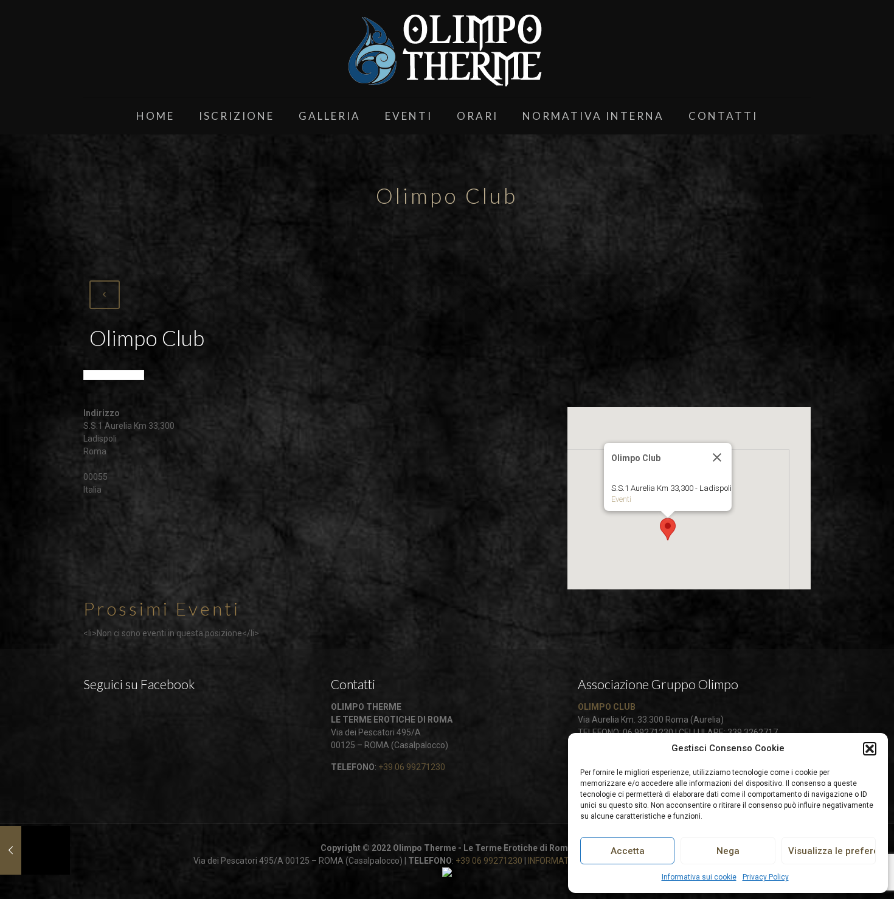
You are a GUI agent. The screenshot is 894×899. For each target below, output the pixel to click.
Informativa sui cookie (699, 877)
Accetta (628, 850)
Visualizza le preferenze (832, 850)
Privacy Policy (766, 877)
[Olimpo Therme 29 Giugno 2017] (35, 850)
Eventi (621, 499)
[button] (870, 749)
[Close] (717, 457)
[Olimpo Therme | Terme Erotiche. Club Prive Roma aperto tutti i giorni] (447, 48)
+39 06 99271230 (411, 767)
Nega (728, 850)
